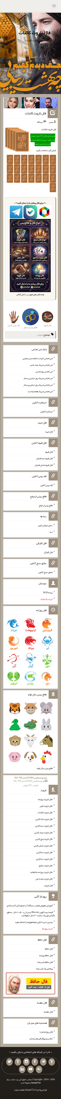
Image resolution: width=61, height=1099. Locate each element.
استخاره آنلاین (46, 411)
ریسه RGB (48, 592)
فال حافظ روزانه (46, 955)
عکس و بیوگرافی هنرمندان (41, 1038)
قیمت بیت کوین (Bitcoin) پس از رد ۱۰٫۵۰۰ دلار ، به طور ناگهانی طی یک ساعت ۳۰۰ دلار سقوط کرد (31, 914)
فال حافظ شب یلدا (45, 962)
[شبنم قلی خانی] (13, 103)
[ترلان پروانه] (31, 103)
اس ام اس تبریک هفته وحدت (40, 391)
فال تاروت (48, 885)
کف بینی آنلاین (46, 485)
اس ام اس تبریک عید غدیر (41, 365)
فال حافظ (49, 948)
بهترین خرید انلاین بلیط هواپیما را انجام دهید (34, 922)
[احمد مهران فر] (49, 103)
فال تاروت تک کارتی (44, 819)
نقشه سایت (19, 1089)
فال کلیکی (48, 552)
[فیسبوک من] (35, 1062)
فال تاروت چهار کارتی (43, 832)
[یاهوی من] (51, 1062)
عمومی (40, 335)
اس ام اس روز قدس (44, 371)
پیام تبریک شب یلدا (44, 968)
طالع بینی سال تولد (44, 768)
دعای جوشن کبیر (45, 525)
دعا (51, 532)
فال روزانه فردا (46, 1032)
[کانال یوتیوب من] (30, 1069)
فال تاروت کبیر (46, 805)
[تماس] (18, 1062)
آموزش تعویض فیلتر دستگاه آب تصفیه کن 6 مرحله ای (30, 905)
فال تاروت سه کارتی (44, 825)
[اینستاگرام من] (26, 1062)
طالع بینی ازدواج (46, 505)
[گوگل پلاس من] (39, 1069)
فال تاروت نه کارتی (44, 852)
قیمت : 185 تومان (30, 781)
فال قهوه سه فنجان (44, 458)
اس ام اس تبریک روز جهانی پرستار (38, 378)
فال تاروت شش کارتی (43, 845)
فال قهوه (49, 451)
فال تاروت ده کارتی (44, 858)
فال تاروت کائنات (34, 32)
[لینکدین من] (22, 1069)
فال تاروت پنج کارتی (44, 839)
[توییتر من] (9, 1062)
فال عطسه (48, 1011)
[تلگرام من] (43, 1062)
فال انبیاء (49, 431)
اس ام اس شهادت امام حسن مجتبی (38, 358)
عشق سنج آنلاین (45, 572)
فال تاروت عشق (46, 865)
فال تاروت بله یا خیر (44, 879)
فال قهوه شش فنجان (44, 465)
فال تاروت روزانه (45, 799)
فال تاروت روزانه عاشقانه (41, 872)
